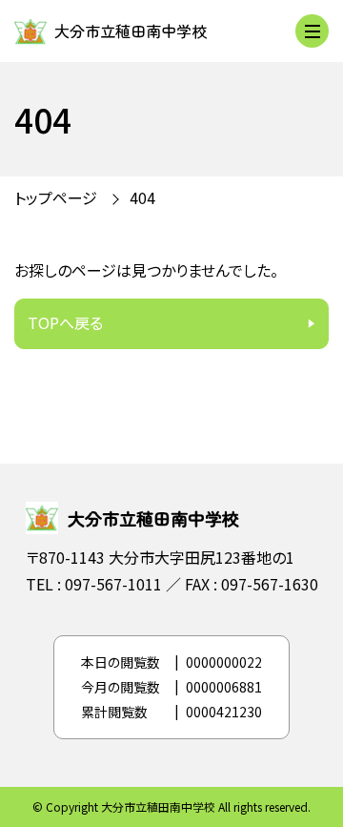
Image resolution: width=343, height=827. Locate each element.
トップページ (55, 197)
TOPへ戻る (65, 322)
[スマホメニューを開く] (312, 31)
